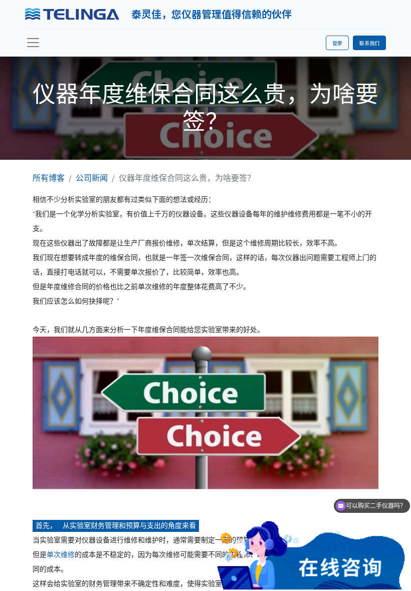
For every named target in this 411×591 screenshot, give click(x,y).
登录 (337, 43)
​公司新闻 (92, 178)
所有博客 (49, 178)
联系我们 (369, 43)
